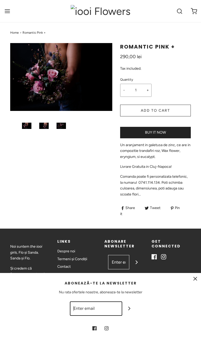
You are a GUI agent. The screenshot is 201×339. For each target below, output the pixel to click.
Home (14, 32)
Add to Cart (155, 110)
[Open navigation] (7, 11)
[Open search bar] (179, 11)
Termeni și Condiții (72, 259)
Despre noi (66, 251)
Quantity (126, 79)
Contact (64, 266)
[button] (26, 126)
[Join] (136, 262)
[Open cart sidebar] (194, 11)
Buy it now (155, 132)
